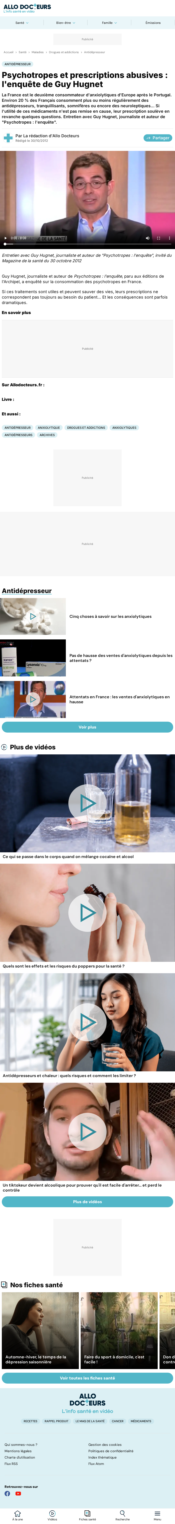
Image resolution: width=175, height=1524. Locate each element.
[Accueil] (87, 1403)
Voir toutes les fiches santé (87, 1378)
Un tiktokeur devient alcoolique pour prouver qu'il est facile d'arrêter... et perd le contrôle (82, 1187)
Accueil (8, 52)
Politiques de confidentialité (111, 1451)
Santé (19, 23)
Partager (161, 137)
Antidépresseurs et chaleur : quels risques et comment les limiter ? (69, 1075)
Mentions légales (18, 1451)
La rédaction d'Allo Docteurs (51, 135)
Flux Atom (96, 1464)
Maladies (38, 52)
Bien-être (63, 23)
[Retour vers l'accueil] (87, 8)
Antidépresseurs (18, 435)
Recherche (123, 1519)
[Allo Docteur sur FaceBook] (7, 1493)
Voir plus (87, 727)
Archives (47, 435)
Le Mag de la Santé (90, 1421)
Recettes (30, 1421)
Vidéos (52, 1519)
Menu (157, 1519)
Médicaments (141, 1421)
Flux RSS (11, 1464)
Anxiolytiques (124, 427)
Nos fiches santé (36, 1285)
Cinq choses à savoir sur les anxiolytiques (110, 616)
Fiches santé (87, 1519)
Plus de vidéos (33, 747)
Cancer (118, 1421)
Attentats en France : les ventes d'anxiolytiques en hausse (119, 699)
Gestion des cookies (105, 1444)
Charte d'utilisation (20, 1457)
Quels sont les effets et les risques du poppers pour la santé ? (64, 966)
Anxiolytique (49, 427)
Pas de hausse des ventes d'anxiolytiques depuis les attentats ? (120, 658)
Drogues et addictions (64, 52)
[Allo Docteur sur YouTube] (18, 1493)
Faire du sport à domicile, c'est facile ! (114, 1359)
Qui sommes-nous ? (21, 1444)
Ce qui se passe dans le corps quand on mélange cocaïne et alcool (68, 856)
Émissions (153, 23)
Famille (107, 23)
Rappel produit (56, 1421)
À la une (17, 1519)
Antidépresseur (94, 52)
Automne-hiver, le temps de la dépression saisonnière (35, 1359)
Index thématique (102, 1457)
